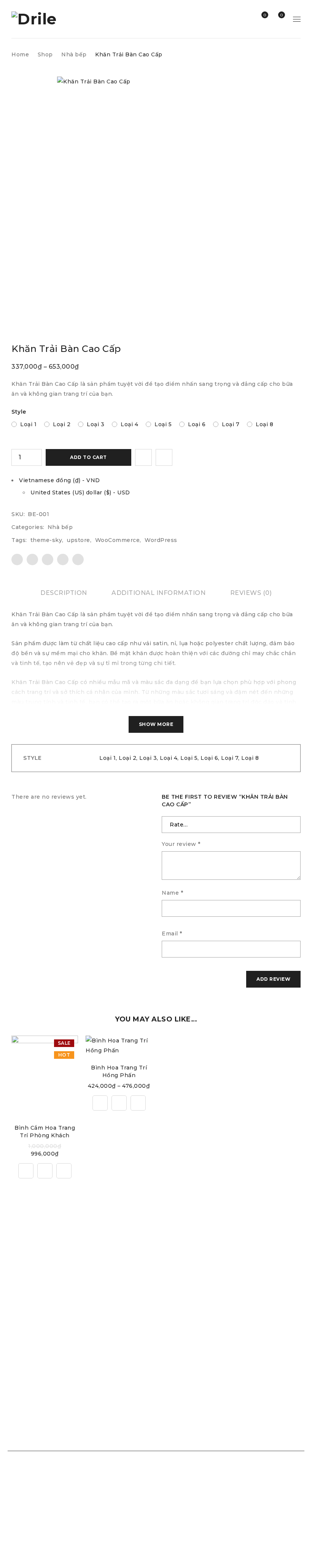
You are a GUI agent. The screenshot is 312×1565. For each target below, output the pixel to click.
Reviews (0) (251, 592)
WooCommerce (117, 540)
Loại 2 (61, 424)
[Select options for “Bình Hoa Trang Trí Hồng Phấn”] (119, 1103)
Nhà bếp (74, 54)
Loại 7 (230, 424)
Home (20, 54)
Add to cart (88, 457)
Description (63, 592)
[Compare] (26, 1171)
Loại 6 (196, 424)
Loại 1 (28, 424)
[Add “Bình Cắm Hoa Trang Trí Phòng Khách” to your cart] (45, 1171)
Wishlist (264, 15)
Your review (181, 844)
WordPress (161, 540)
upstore (78, 540)
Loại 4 (129, 424)
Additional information (158, 592)
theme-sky (46, 540)
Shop (45, 54)
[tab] (63, 593)
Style (18, 411)
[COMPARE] (164, 457)
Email (172, 933)
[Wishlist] (64, 1171)
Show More (156, 724)
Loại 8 (264, 424)
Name (172, 892)
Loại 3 (95, 424)
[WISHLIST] (143, 457)
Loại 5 (163, 424)
